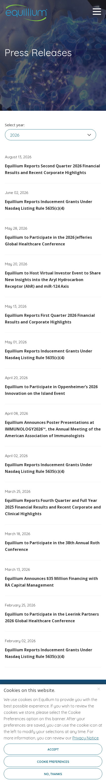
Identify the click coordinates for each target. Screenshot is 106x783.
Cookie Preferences (53, 762)
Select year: (15, 125)
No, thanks (53, 774)
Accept (53, 749)
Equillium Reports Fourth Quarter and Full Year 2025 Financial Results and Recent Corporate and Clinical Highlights (53, 507)
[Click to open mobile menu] (97, 12)
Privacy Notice (85, 737)
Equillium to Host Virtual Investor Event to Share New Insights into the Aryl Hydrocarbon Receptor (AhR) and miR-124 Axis (53, 279)
